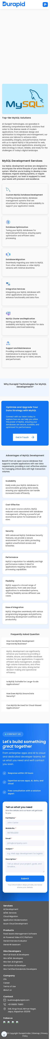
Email (9, 838)
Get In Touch (22, 437)
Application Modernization (15, 920)
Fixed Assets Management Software (20, 933)
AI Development (10, 909)
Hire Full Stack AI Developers (16, 954)
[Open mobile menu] (45, 4)
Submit (25, 878)
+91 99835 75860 (15, 1004)
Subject (10, 849)
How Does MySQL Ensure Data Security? (20, 694)
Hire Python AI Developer (14, 965)
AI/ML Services (10, 912)
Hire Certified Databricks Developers (20, 969)
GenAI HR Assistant (12, 944)
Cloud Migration (10, 916)
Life (5, 979)
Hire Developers (12, 951)
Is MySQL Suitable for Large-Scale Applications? (22, 683)
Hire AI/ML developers (13, 958)
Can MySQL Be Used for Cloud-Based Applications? (23, 706)
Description (11, 859)
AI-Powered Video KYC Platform (18, 937)
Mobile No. (11, 828)
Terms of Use (9, 986)
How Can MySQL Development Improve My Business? (20, 642)
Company (9, 975)
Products (8, 930)
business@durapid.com (18, 1000)
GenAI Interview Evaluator (15, 941)
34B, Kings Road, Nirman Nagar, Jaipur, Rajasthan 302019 (22, 1010)
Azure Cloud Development (15, 923)
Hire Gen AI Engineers (13, 961)
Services (8, 905)
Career (6, 983)
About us (7, 990)
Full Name (11, 818)
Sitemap (36, 1033)
